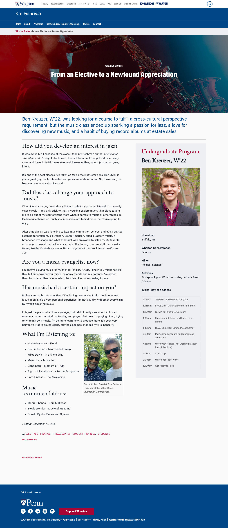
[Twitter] (23, 512)
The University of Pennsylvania (61, 520)
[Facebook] (30, 512)
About (27, 24)
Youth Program (57, 4)
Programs (38, 24)
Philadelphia (61, 434)
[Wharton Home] (25, 4)
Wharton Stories (23, 31)
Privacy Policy (99, 520)
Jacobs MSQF (84, 4)
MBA (95, 4)
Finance (45, 434)
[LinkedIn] (37, 512)
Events (86, 24)
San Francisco (84, 520)
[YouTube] (44, 512)
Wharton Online (130, 4)
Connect (97, 24)
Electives (31, 434)
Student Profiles (83, 434)
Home (18, 24)
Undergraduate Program (170, 152)
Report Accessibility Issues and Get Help (127, 520)
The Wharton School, (36, 520)
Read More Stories (32, 458)
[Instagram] (52, 512)
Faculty (45, 4)
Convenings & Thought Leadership (63, 24)
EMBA (102, 4)
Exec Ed (117, 4)
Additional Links (30, 492)
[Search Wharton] (209, 4)
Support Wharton (76, 511)
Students (104, 434)
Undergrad (71, 4)
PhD (109, 4)
